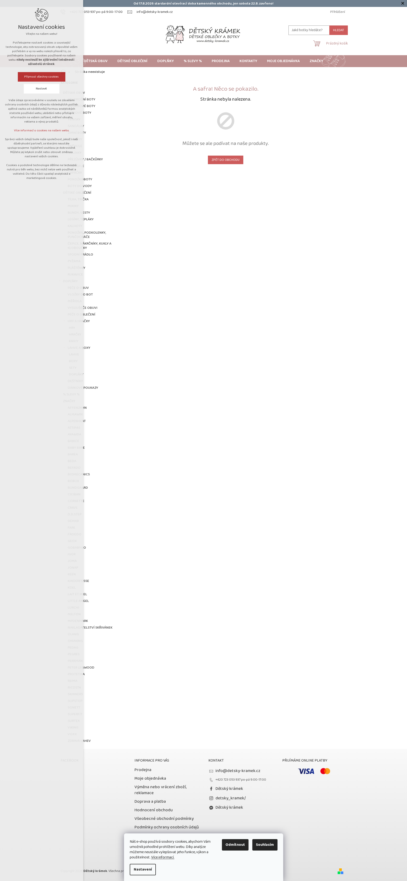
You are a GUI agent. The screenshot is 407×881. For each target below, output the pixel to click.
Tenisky (74, 119)
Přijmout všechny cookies (41, 76)
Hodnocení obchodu (153, 810)
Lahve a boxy (79, 348)
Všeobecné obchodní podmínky (164, 818)
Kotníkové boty (81, 106)
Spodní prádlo (80, 254)
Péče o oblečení (81, 314)
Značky (69, 401)
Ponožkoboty (80, 179)
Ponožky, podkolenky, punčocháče (87, 235)
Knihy (73, 341)
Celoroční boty (81, 99)
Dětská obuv (74, 93)
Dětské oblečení (77, 193)
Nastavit (41, 88)
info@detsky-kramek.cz (237, 771)
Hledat (338, 30)
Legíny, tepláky (81, 219)
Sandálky (76, 126)
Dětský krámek (229, 788)
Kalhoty (75, 226)
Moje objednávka (150, 778)
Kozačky (75, 139)
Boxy (73, 361)
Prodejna (142, 770)
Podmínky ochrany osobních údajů (166, 827)
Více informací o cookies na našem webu (41, 130)
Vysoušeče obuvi (82, 308)
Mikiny (73, 206)
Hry (72, 328)
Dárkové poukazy (83, 388)
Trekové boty (79, 113)
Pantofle (76, 166)
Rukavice (75, 274)
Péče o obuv (78, 288)
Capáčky (75, 173)
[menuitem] (95, 61)
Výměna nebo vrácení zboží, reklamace (160, 790)
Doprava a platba (150, 801)
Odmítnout (235, 845)
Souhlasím (265, 845)
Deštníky (75, 381)
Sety (73, 368)
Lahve (74, 354)
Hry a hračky (79, 321)
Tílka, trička (78, 199)
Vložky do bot (80, 294)
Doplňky (70, 281)
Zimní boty (77, 133)
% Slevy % (71, 394)
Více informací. (162, 857)
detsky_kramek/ (230, 798)
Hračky (75, 334)
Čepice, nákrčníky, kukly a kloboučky (89, 246)
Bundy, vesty (79, 213)
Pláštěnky (76, 268)
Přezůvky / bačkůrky (85, 159)
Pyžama (74, 261)
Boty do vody (80, 186)
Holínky (74, 153)
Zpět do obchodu (225, 159)
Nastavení (143, 869)
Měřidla (75, 301)
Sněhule (75, 146)
